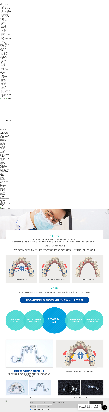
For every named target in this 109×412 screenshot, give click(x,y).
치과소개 (2, 49)
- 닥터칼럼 (2, 65)
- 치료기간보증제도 (4, 16)
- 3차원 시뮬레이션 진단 (5, 11)
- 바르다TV (2, 71)
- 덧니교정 (2, 22)
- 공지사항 (2, 63)
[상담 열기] (104, 407)
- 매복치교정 (3, 30)
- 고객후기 (2, 67)
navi (1, 2)
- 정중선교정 (3, 27)
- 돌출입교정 (3, 23)
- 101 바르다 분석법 (5, 10)
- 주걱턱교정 (3, 25)
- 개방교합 (2, 31)
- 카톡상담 (2, 61)
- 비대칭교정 (3, 26)
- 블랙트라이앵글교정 (5, 34)
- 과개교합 (2, 33)
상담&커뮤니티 (3, 57)
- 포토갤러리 (3, 68)
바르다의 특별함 (3, 4)
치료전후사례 (3, 72)
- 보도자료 (2, 64)
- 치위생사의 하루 (4, 69)
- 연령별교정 (3, 46)
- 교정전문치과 (3, 7)
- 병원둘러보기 (3, 56)
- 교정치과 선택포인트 (5, 8)
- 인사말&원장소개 (4, 52)
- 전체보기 (2, 75)
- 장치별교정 (3, 48)
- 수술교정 (2, 40)
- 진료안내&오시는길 (5, 54)
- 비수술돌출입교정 (4, 14)
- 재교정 (2, 41)
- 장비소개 (2, 53)
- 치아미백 (2, 42)
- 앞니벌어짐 (3, 35)
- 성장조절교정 (3, 21)
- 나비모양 (2, 37)
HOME (1, 3)
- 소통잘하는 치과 (4, 15)
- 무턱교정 (2, 29)
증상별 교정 (2, 18)
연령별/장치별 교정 (4, 44)
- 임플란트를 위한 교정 (5, 38)
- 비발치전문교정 (4, 12)
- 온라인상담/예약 (4, 60)
